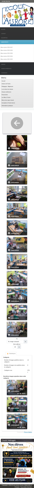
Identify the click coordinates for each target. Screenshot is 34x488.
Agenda (3, 64)
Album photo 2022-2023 (7, 59)
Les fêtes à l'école (6, 97)
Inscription (4, 38)
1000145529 (15, 318)
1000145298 (15, 148)
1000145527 (15, 284)
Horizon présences (6, 68)
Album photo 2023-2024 (7, 56)
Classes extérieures (6, 92)
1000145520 (15, 182)
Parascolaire (5, 94)
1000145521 (15, 199)
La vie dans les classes (7, 89)
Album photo (4, 42)
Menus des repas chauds (8, 100)
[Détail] (25, 145)
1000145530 (15, 335)
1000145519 (15, 165)
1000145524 (15, 233)
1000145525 (15, 250)
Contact (3, 33)
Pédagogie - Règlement (7, 86)
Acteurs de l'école (6, 83)
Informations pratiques (7, 105)
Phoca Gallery (28, 432)
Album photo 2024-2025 (7, 53)
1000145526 (15, 267)
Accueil (3, 29)
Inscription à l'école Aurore (8, 102)
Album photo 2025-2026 (7, 50)
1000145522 (15, 216)
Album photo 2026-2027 (7, 47)
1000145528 (15, 301)
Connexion (4, 73)
